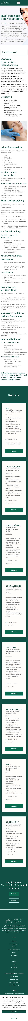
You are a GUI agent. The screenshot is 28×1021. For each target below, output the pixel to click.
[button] (18, 3)
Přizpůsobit (14, 1015)
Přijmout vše (14, 1011)
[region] (14, 1008)
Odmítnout (14, 1018)
